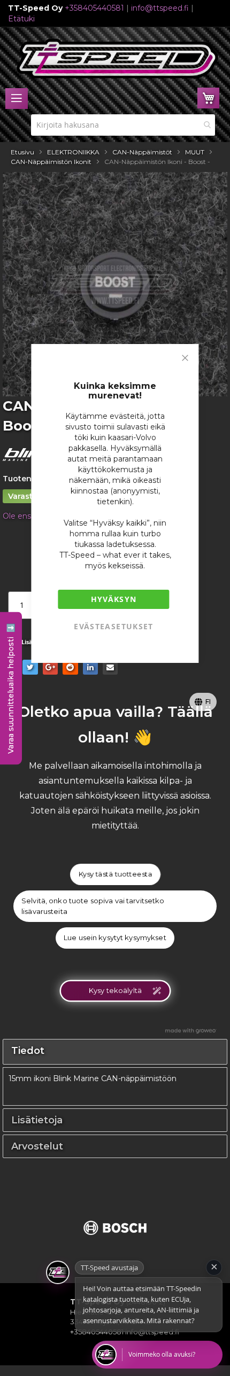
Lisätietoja (37, 1120)
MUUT (194, 152)
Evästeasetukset (113, 626)
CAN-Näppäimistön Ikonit (51, 162)
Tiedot (27, 1051)
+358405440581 (94, 8)
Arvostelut (37, 1146)
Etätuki (21, 19)
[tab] (115, 1052)
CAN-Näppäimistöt (142, 152)
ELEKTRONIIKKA (73, 152)
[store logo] (117, 59)
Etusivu (22, 152)
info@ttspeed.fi (160, 8)
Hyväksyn (114, 599)
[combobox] (123, 125)
